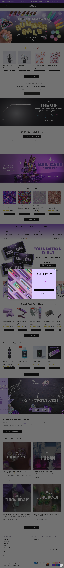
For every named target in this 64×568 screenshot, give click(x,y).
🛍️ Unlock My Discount (44, 289)
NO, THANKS (44, 293)
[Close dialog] (55, 270)
